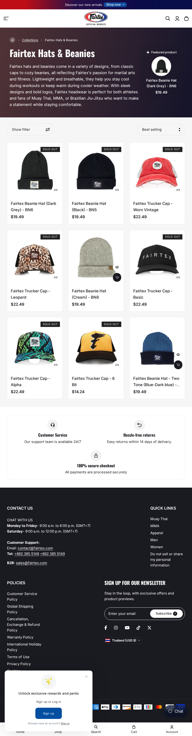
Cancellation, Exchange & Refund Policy (23, 624)
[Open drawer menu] (6, 18)
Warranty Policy (20, 637)
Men (154, 540)
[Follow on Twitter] (149, 628)
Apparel (156, 533)
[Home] (12, 40)
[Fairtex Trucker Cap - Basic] (157, 257)
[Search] (168, 18)
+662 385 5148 (26, 553)
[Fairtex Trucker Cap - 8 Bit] (95, 344)
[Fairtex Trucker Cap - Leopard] (34, 257)
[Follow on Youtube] (127, 628)
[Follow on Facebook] (105, 628)
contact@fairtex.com (35, 548)
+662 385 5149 (52, 553)
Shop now (113, 4)
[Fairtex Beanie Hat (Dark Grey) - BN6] (34, 170)
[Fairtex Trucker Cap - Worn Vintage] (157, 170)
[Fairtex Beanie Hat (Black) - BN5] (95, 170)
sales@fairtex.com (31, 563)
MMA (154, 526)
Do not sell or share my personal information (166, 559)
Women (156, 547)
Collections (30, 40)
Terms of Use (18, 657)
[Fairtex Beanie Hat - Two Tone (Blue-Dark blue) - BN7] (157, 344)
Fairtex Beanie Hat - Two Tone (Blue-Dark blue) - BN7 (156, 384)
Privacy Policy (19, 664)
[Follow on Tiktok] (138, 628)
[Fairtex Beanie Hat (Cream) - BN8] (95, 257)
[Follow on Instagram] (116, 628)
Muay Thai (159, 519)
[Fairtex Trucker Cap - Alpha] (34, 344)
